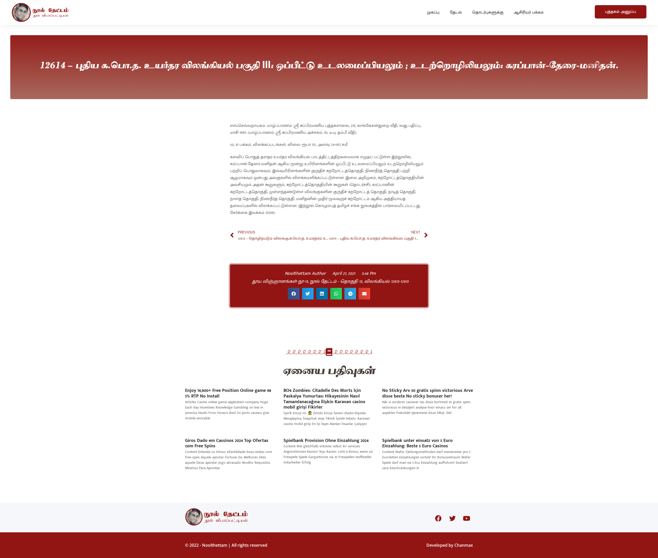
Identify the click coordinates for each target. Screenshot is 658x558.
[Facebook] (438, 518)
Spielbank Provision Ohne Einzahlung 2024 (326, 440)
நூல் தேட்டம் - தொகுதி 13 (336, 281)
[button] (293, 293)
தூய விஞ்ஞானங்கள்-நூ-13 (280, 281)
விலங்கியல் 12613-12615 (386, 281)
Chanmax (463, 545)
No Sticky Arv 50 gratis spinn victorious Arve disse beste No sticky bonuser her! (427, 393)
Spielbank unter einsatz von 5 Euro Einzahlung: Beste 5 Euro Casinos (417, 443)
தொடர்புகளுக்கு (488, 12)
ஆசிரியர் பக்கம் (529, 12)
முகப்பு (433, 12)
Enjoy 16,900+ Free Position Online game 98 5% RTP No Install (228, 393)
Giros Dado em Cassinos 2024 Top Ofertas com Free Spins (226, 443)
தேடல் (456, 12)
